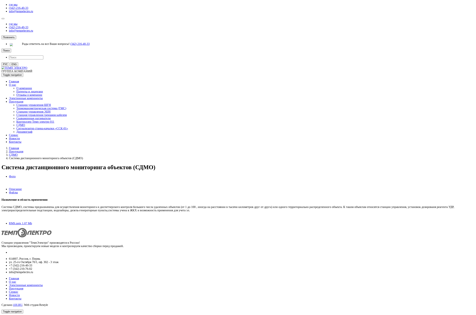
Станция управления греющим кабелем (41, 115)
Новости (14, 138)
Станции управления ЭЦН (33, 111)
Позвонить (9, 37)
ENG (14, 64)
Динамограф (24, 131)
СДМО (20, 125)
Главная (14, 81)
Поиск (6, 50)
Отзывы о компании (29, 94)
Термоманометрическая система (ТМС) (41, 108)
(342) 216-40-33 (18, 7)
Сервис (13, 135)
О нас (12, 84)
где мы (13, 4)
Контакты (15, 141)
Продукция (16, 101)
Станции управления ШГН (33, 104)
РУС (5, 64)
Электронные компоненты (26, 98)
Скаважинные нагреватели (33, 118)
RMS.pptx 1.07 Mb (20, 223)
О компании (24, 88)
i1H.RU (17, 304)
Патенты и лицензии (29, 91)
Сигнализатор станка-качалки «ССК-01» (42, 128)
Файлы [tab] (13, 192)
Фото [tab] (12, 176)
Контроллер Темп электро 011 (35, 121)
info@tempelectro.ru (21, 11)
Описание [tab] (15, 189)
